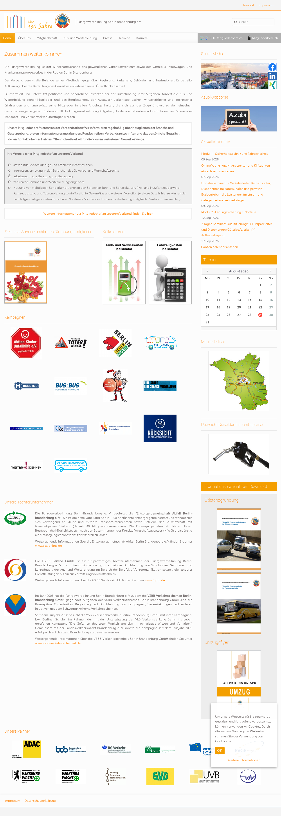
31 (207, 322)
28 (249, 315)
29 (260, 315)
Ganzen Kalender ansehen (219, 247)
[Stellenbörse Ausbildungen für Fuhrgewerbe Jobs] (239, 118)
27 (239, 315)
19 (228, 307)
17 (207, 307)
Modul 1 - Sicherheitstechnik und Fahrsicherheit (234, 154)
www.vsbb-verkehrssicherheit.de (58, 643)
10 (207, 300)
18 (218, 307)
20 (239, 307)
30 (271, 315)
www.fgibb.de (155, 580)
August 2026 (239, 271)
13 (239, 300)
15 (260, 300)
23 (271, 307)
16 (271, 300)
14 (249, 300)
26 (228, 315)
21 (249, 307)
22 (260, 307)
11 (218, 300)
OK (219, 750)
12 (228, 300)
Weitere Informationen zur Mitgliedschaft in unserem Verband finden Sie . (98, 214)
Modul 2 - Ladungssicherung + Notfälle (228, 212)
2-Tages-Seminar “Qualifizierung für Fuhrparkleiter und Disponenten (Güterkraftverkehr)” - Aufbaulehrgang (236, 229)
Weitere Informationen (243, 760)
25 (218, 315)
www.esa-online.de (48, 546)
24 (207, 315)
